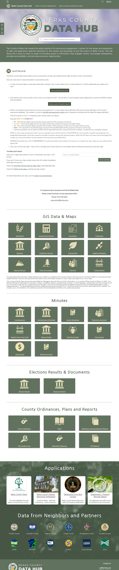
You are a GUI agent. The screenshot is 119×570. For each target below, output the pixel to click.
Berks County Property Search (59, 104)
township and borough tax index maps (27, 166)
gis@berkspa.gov (105, 568)
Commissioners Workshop (46, 320)
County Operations (72, 320)
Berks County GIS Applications (46, 6)
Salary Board (20, 354)
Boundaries (73, 236)
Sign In (108, 1)
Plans (59, 429)
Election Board (46, 337)
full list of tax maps (20, 169)
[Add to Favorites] (2, 25)
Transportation (99, 270)
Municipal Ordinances (59, 446)
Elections (20, 253)
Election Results (24, 391)
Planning (73, 270)
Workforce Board (73, 337)
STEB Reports (94, 446)
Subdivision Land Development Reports (94, 429)
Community (99, 236)
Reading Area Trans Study (20, 337)
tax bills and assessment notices (54, 112)
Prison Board (99, 337)
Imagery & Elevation (99, 253)
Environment (72, 253)
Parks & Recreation (46, 270)
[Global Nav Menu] (7, 1)
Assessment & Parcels (46, 236)
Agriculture (20, 236)
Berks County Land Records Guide (70, 6)
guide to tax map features (43, 176)
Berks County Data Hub (22, 6)
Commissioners (20, 320)
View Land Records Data (59, 90)
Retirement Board (46, 354)
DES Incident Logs (24, 446)
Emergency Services (46, 253)
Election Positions (59, 391)
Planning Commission (99, 320)
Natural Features (20, 270)
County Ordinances (24, 429)
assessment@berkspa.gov (59, 200)
